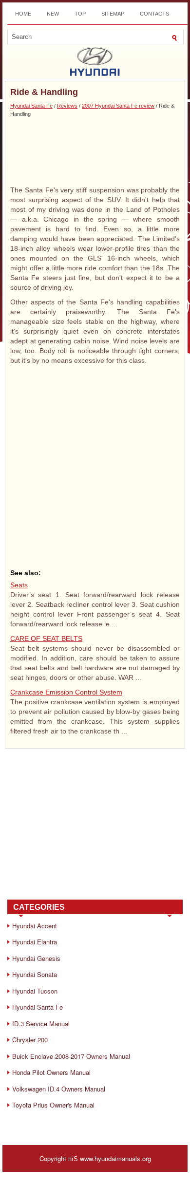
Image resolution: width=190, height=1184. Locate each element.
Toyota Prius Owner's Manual (53, 1104)
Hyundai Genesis (36, 958)
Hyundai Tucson (34, 991)
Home (23, 14)
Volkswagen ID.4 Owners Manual (58, 1088)
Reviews (67, 106)
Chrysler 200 (30, 1039)
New (53, 14)
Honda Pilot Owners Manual (51, 1072)
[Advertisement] (95, 151)
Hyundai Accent (34, 925)
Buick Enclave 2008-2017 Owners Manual (71, 1056)
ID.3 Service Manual (41, 1023)
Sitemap (112, 14)
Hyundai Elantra (34, 941)
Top (80, 14)
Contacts (154, 14)
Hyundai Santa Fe (31, 106)
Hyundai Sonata (34, 974)
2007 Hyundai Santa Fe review (118, 106)
